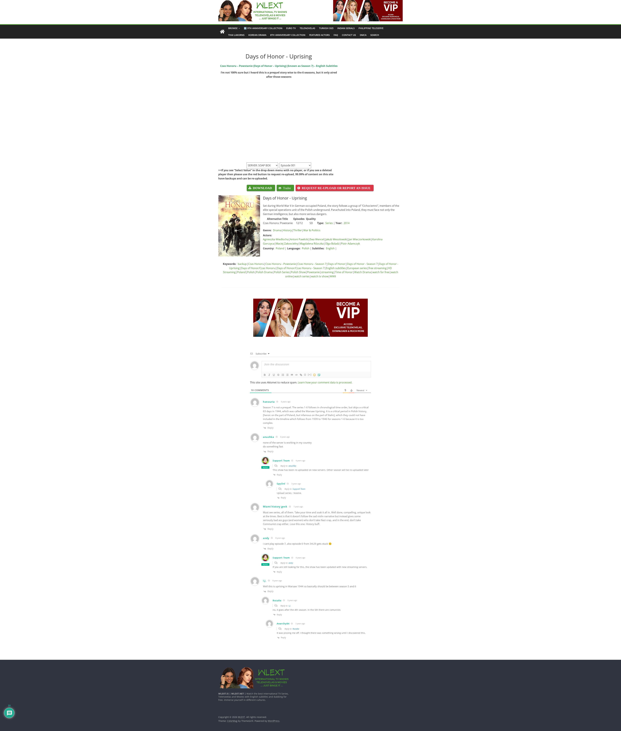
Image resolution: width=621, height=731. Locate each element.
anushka (292, 465)
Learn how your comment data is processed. (325, 382)
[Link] (301, 375)
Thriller (297, 230)
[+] (309, 374)
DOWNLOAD (262, 187)
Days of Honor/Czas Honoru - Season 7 (300, 268)
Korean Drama (257, 35)
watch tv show (319, 276)
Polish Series (281, 272)
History (287, 230)
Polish (305, 248)
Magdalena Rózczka (312, 243)
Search (374, 35)
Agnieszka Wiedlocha (276, 239)
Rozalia (296, 628)
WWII (333, 276)
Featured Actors (319, 35)
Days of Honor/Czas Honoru (258, 268)
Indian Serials (346, 28)
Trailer (287, 187)
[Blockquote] (292, 375)
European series (357, 268)
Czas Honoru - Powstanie (280, 264)
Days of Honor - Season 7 (362, 264)
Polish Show (298, 272)
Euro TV (291, 28)
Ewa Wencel (317, 239)
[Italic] (269, 375)
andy (291, 562)
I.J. (290, 605)
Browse (233, 28)
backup (242, 264)
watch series (302, 276)
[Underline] (274, 375)
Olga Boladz (332, 243)
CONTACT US (349, 35)
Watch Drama (362, 272)
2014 (346, 223)
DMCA (363, 35)
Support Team (299, 488)
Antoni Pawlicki (299, 239)
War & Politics (311, 230)
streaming (327, 272)
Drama (277, 230)
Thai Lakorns (236, 35)
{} (305, 374)
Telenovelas (307, 28)
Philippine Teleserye (371, 28)
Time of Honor (344, 272)
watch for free (380, 272)
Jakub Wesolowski (336, 239)
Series (329, 223)
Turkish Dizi (326, 28)
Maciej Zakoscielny (287, 243)
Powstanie (313, 272)
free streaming (378, 268)
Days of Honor (336, 264)
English (330, 248)
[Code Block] (296, 375)
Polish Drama (264, 272)
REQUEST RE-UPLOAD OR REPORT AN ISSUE (336, 187)
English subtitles (336, 268)
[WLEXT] (222, 31)
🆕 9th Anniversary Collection (263, 28)
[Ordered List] (283, 375)
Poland (280, 248)
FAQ (336, 35)
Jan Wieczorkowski (360, 239)
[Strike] (278, 375)
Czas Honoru (256, 264)
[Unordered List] (287, 375)
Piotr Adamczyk (350, 243)
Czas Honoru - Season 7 (311, 264)
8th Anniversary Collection (287, 35)
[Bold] (264, 375)
